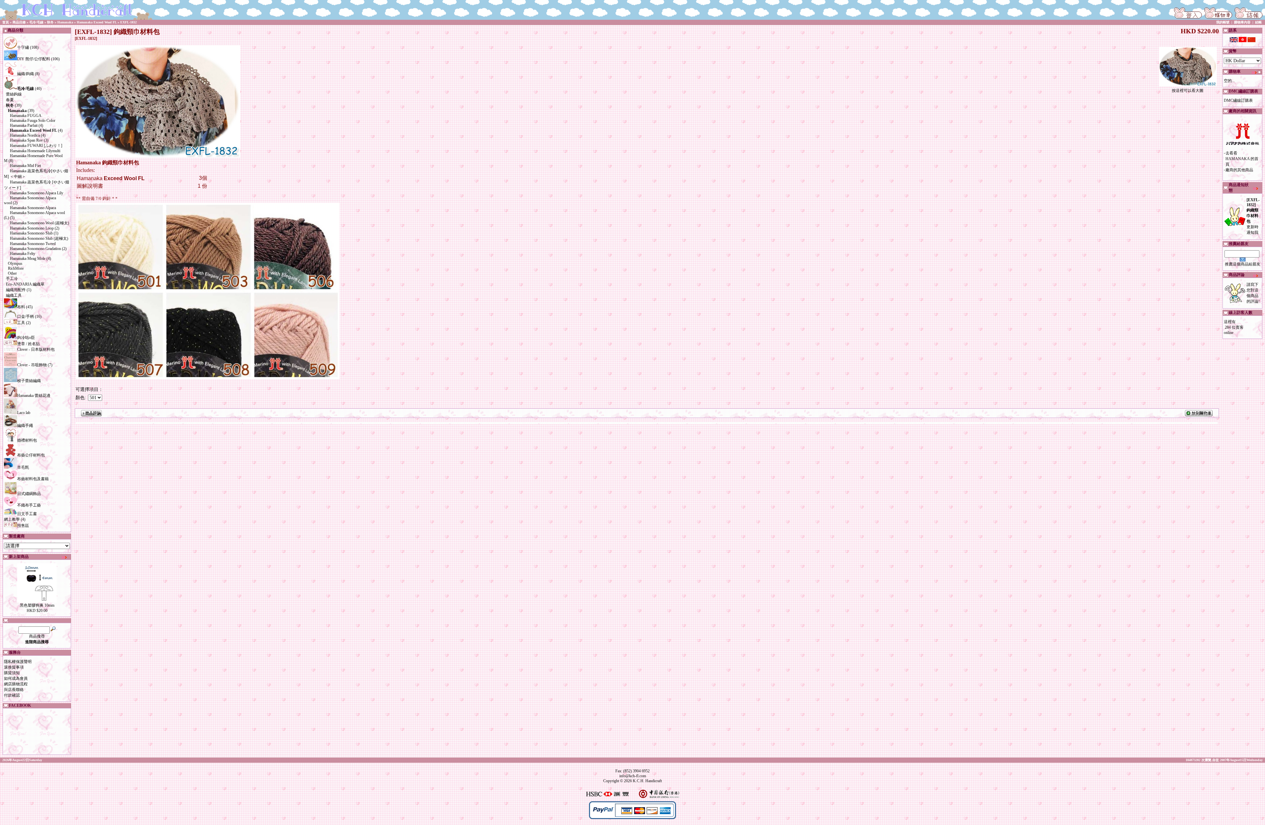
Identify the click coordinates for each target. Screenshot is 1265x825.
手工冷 (12, 278)
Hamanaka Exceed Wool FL (97, 22)
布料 (21, 307)
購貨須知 (12, 673)
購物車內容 (1242, 22)
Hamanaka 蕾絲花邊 (33, 395)
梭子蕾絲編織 (29, 380)
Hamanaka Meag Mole (27, 258)
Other (12, 273)
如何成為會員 (16, 678)
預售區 (23, 525)
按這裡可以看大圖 (1187, 90)
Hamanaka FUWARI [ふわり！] (36, 145)
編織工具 (14, 295)
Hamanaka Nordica (25, 135)
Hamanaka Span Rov (26, 140)
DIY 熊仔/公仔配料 (33, 59)
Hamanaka (65, 22)
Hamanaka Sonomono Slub (31, 233)
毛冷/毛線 (36, 22)
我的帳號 (1222, 22)
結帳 (1258, 22)
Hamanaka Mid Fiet (25, 165)
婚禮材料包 (27, 440)
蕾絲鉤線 (14, 94)
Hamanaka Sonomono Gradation (35, 248)
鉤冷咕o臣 (26, 337)
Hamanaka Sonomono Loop (32, 228)
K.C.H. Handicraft (647, 781)
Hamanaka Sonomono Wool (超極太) (39, 223)
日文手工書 (27, 513)
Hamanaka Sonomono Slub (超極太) (39, 238)
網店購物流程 (16, 684)
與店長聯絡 (14, 689)
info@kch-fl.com (632, 776)
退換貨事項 (14, 667)
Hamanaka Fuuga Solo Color (32, 120)
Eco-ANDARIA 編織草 (25, 284)
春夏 (10, 99)
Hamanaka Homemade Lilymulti (35, 151)
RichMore (16, 268)
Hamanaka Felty (22, 253)
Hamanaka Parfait (24, 125)
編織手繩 (25, 425)
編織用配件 (16, 290)
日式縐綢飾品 (29, 493)
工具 (21, 322)
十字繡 (23, 47)
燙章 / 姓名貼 (28, 344)
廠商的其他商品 (1239, 170)
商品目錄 (19, 22)
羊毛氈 (23, 467)
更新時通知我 (1253, 216)
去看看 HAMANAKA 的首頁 (1241, 159)
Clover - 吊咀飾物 (32, 365)
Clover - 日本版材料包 (36, 349)
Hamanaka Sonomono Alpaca (33, 208)
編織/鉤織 (25, 73)
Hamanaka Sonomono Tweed (33, 243)
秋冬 (50, 22)
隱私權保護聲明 (18, 661)
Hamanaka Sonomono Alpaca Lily (36, 193)
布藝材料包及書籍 (33, 479)
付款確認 (12, 695)
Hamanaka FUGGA (26, 115)
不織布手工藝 (29, 505)
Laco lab (23, 412)
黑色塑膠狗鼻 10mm (37, 605)
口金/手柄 (25, 316)
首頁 (5, 22)
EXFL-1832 (128, 22)
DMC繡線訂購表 (1238, 100)
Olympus (15, 263)
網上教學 (12, 519)
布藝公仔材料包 (31, 455)
